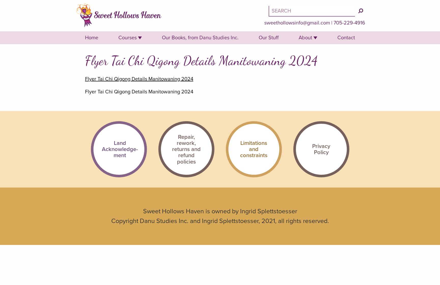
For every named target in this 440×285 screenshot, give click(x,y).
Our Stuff (269, 38)
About (305, 38)
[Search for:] (312, 11)
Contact (346, 38)
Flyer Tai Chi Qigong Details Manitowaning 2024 (139, 79)
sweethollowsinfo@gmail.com (297, 23)
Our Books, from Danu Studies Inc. (200, 38)
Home (91, 38)
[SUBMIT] (360, 11)
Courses (127, 38)
